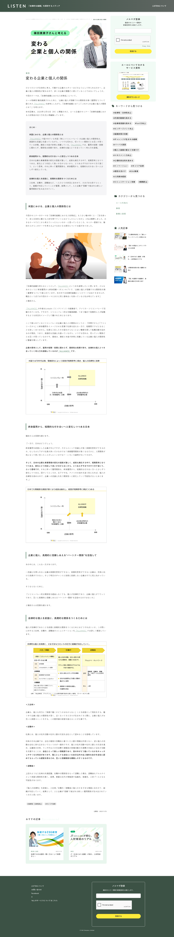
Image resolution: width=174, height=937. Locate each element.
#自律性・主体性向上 (34, 803)
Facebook (35, 893)
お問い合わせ (36, 889)
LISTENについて (159, 6)
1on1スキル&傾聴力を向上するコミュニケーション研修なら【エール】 (44, 19)
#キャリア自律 (50, 803)
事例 (28, 73)
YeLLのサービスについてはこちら (44, 900)
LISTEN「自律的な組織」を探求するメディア (78, 19)
